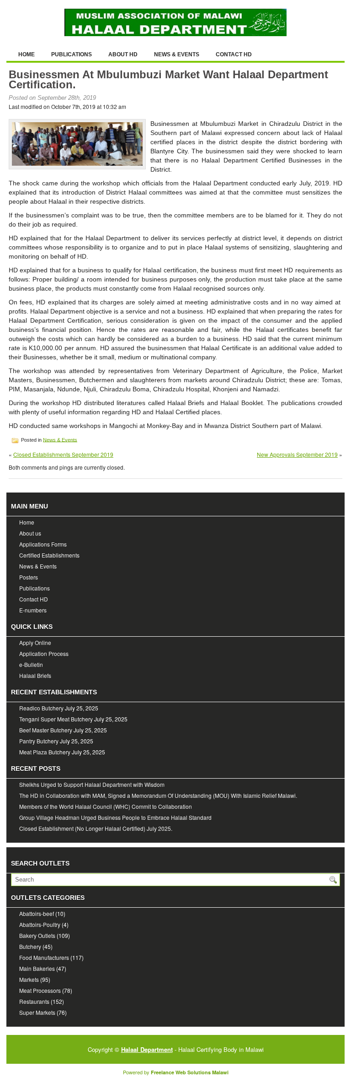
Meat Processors (40, 990)
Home (26, 54)
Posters (28, 577)
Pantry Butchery (38, 741)
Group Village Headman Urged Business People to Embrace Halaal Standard (115, 817)
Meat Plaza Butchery (44, 752)
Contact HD (234, 54)
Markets (29, 979)
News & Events (176, 54)
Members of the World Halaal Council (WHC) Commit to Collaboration (105, 806)
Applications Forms (43, 544)
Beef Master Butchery (45, 730)
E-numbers (33, 610)
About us (30, 533)
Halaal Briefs (35, 675)
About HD (123, 54)
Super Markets (37, 1012)
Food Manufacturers (44, 957)
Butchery (30, 946)
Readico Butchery (41, 708)
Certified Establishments (49, 555)
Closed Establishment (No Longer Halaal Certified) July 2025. (95, 828)
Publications (71, 54)
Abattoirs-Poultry (39, 924)
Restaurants (34, 1001)
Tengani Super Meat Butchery (56, 719)
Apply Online (35, 642)
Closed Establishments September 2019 (63, 454)
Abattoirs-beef (36, 913)
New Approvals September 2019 (297, 454)
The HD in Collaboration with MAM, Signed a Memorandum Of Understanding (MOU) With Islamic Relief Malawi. (158, 795)
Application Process (44, 653)
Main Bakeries (37, 968)
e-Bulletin (31, 664)
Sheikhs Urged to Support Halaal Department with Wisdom (92, 784)
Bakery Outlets (37, 935)
